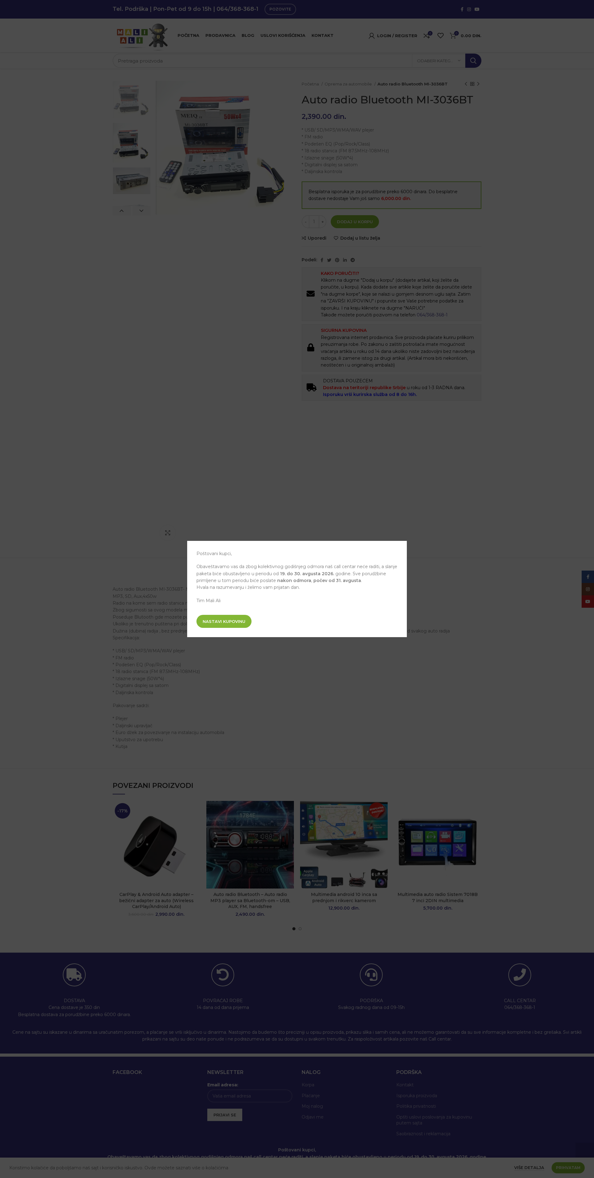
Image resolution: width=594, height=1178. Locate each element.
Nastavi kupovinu (224, 621)
